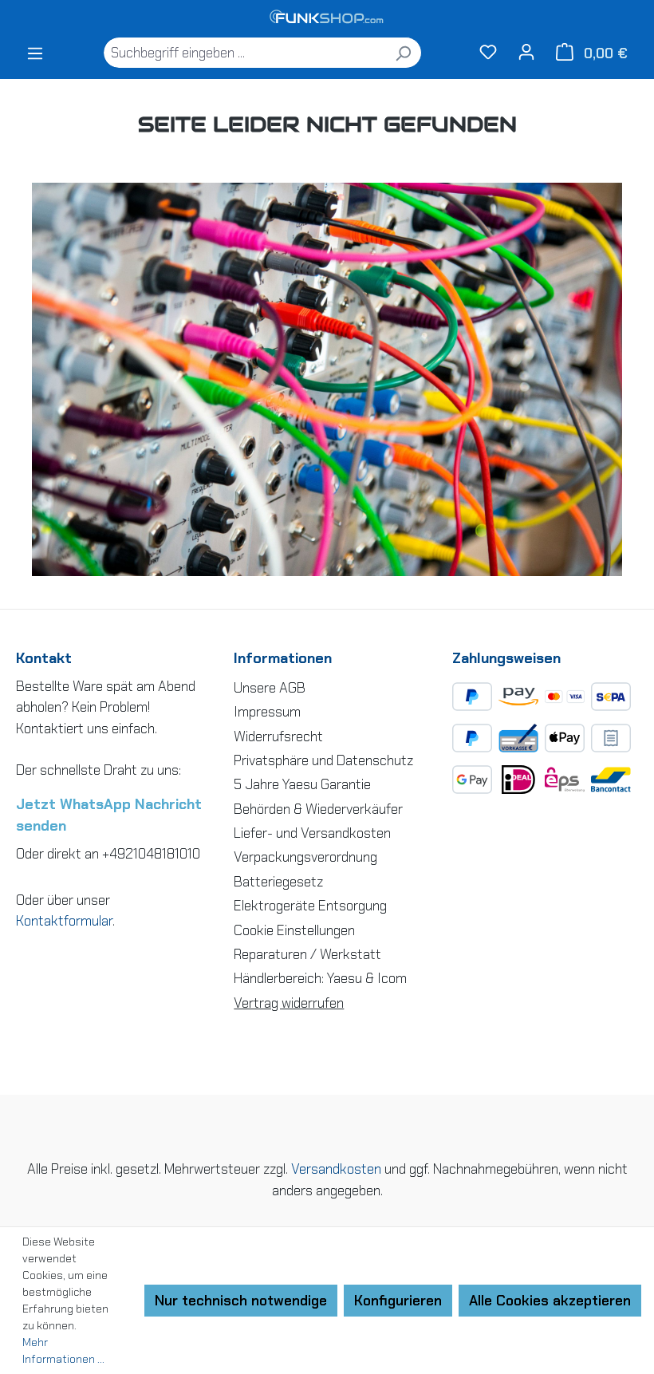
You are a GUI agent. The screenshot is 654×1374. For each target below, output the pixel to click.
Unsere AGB (269, 688)
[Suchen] (403, 53)
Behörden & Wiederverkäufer (318, 809)
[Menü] (35, 53)
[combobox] (244, 53)
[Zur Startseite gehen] (327, 18)
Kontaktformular (64, 921)
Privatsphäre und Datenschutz (323, 760)
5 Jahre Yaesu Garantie (302, 784)
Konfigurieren (398, 1300)
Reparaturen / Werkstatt (307, 954)
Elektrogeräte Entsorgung (310, 905)
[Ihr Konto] (526, 51)
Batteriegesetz (278, 881)
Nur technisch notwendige (241, 1300)
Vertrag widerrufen (289, 1003)
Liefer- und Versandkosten (312, 833)
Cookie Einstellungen (294, 930)
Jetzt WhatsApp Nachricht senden (109, 815)
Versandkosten (336, 1169)
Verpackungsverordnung (305, 857)
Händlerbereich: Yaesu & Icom (320, 978)
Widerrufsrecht (278, 736)
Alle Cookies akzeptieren (550, 1300)
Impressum (267, 712)
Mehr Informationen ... (63, 1350)
